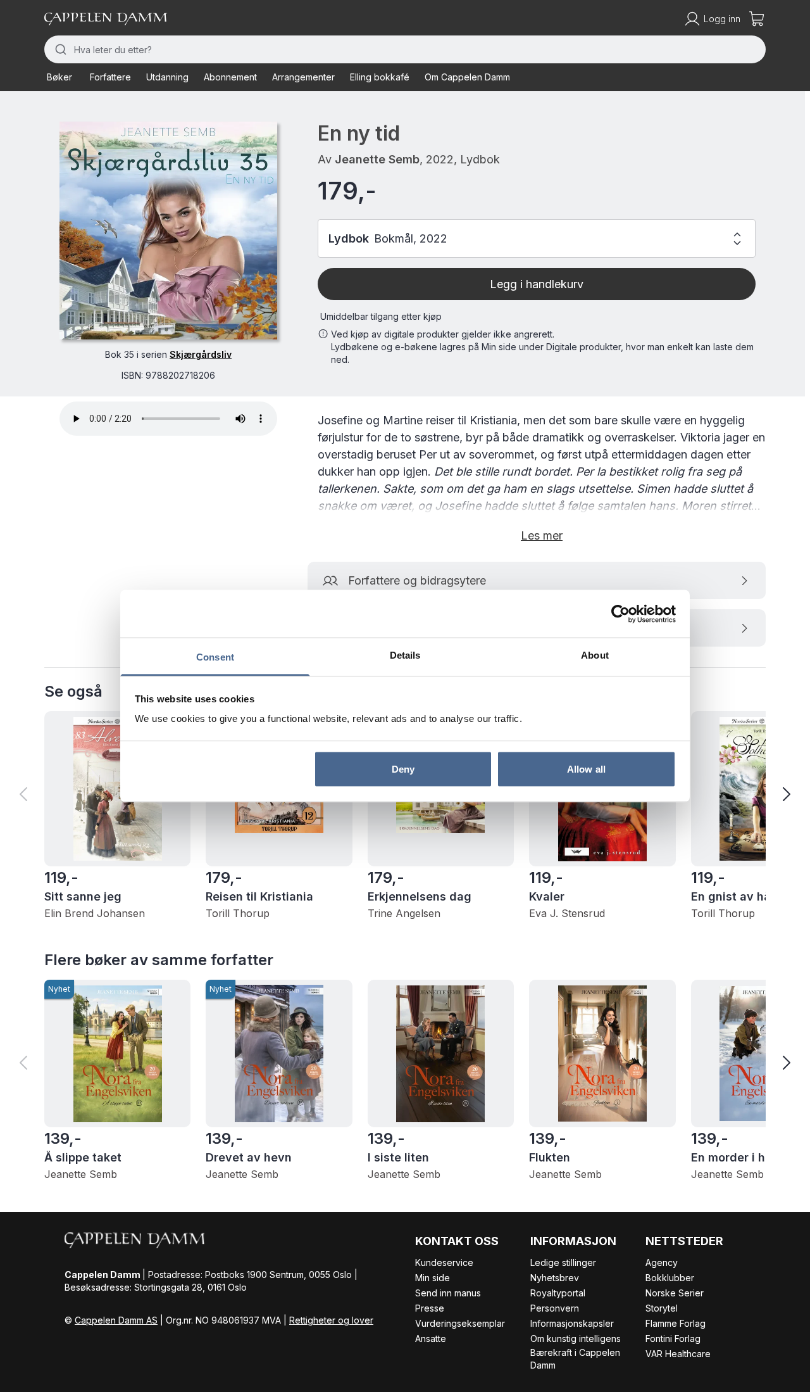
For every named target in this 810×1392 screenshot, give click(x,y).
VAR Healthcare (678, 1353)
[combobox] (405, 49)
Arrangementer (303, 77)
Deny (403, 768)
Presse (429, 1308)
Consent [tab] (215, 657)
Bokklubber (669, 1277)
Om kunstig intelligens (575, 1338)
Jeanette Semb (377, 159)
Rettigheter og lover (331, 1320)
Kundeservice (444, 1262)
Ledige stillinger (563, 1262)
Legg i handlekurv (536, 284)
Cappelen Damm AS (116, 1320)
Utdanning (167, 77)
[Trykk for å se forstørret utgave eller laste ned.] (168, 230)
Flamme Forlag (675, 1323)
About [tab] (595, 655)
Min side (432, 1277)
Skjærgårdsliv (201, 354)
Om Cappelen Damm (467, 77)
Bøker (59, 77)
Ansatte (430, 1338)
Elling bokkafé (379, 77)
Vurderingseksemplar (460, 1323)
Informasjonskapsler (572, 1323)
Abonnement (230, 77)
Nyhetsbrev (554, 1277)
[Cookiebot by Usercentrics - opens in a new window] (620, 613)
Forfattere (110, 77)
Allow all (586, 768)
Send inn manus (448, 1293)
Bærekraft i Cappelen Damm (575, 1358)
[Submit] (59, 49)
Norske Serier (674, 1293)
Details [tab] (405, 655)
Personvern (554, 1308)
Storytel (661, 1308)
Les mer (542, 535)
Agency (661, 1262)
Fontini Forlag (673, 1338)
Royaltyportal (557, 1293)
